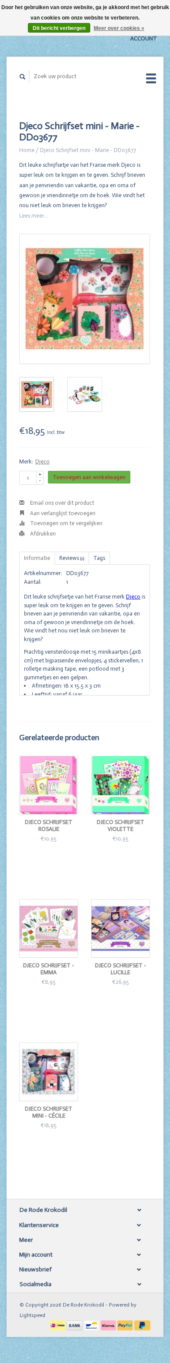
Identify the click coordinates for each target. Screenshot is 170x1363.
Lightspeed (32, 1315)
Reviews (71, 558)
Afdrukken (42, 533)
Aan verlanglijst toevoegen (62, 513)
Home (26, 150)
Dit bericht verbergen (59, 28)
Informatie (37, 558)
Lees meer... (33, 215)
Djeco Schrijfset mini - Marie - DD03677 (88, 150)
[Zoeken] (22, 76)
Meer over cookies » (119, 28)
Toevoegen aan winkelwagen (89, 477)
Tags (99, 558)
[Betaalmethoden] (58, 1325)
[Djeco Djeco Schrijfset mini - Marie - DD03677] (85, 299)
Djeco (42, 461)
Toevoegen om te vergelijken (65, 523)
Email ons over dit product (61, 503)
